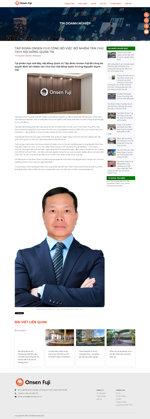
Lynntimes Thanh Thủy (124, 405)
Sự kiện (118, 399)
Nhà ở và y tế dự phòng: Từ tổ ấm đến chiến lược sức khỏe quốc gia (120, 354)
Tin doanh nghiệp (75, 23)
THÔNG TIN (120, 390)
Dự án (93, 4)
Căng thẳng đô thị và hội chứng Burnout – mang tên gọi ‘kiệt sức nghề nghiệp (89, 354)
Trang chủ (69, 4)
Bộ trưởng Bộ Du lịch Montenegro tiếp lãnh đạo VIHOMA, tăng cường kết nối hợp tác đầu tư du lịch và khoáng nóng (28, 356)
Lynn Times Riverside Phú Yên (118, 181)
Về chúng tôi (101, 393)
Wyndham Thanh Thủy (115, 183)
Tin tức (103, 4)
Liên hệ (128, 4)
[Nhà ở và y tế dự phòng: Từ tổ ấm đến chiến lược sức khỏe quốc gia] (121, 337)
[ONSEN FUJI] (23, 4)
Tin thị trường (121, 396)
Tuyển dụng (115, 4)
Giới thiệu (82, 4)
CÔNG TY (100, 390)
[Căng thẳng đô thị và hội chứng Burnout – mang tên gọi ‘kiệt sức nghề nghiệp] (90, 337)
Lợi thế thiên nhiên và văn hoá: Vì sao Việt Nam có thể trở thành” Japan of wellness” (59, 354)
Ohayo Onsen (121, 402)
